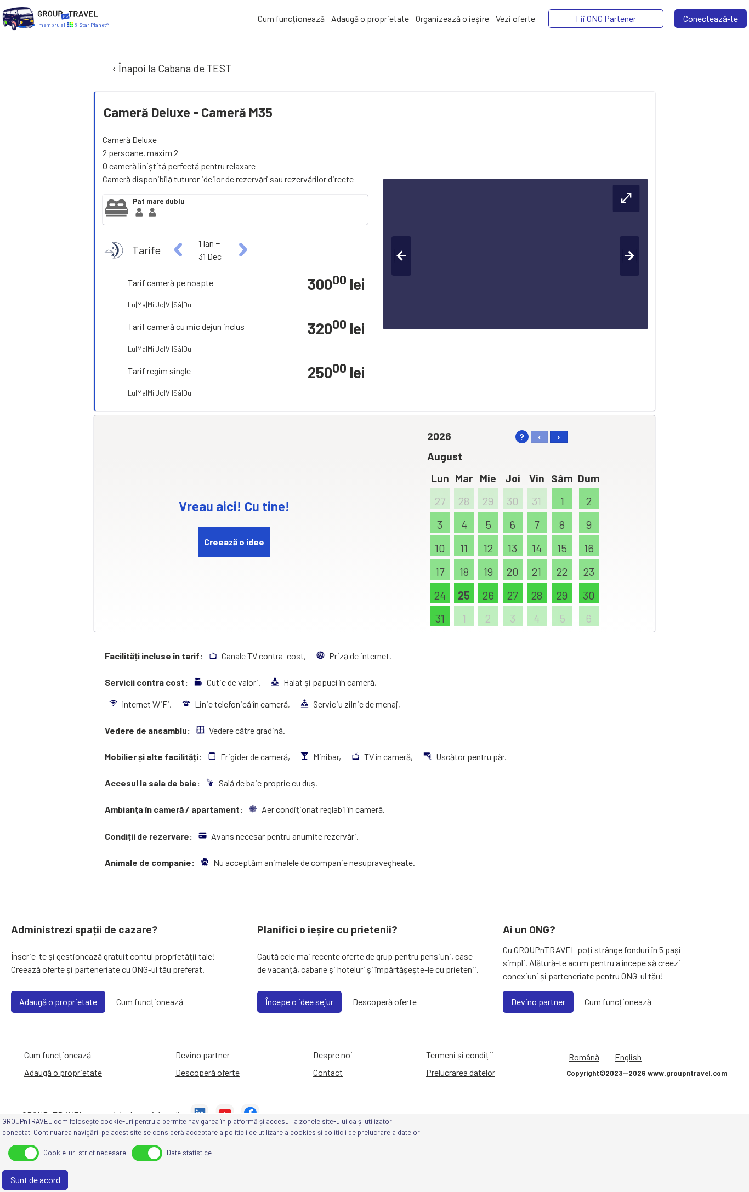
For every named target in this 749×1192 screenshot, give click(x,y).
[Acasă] (18, 18)
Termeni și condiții (459, 1055)
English (628, 1057)
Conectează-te (710, 18)
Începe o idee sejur (299, 1001)
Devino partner (538, 1001)
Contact (328, 1072)
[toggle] (23, 1153)
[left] (178, 250)
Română (584, 1057)
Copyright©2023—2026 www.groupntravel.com (646, 1073)
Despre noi (333, 1055)
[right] (241, 250)
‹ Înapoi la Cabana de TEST (170, 68)
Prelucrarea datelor (460, 1072)
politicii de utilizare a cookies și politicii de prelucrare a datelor (322, 1132)
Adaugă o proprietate (58, 1001)
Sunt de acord (35, 1179)
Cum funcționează (149, 1001)
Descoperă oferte (385, 1001)
